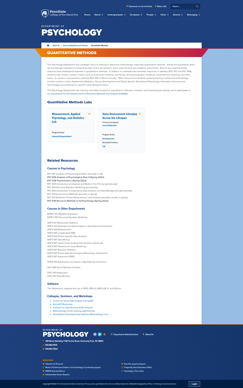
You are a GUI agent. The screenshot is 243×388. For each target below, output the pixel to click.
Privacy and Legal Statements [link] (96, 384)
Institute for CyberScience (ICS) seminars (73, 307)
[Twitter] (100, 334)
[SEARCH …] (184, 6)
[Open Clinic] (168, 14)
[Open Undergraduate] (125, 14)
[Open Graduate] (141, 14)
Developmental (108, 138)
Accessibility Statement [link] (119, 384)
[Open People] (155, 14)
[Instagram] (105, 334)
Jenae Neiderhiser (109, 125)
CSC (104, 146)
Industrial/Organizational (61, 136)
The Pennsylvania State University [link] (70, 384)
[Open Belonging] (199, 14)
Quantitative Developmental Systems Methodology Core (80, 314)
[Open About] (102, 14)
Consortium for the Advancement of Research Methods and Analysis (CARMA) (89, 93)
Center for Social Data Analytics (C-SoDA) (73, 300)
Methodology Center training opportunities (74, 311)
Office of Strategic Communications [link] (161, 384)
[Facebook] (95, 334)
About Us (56, 45)
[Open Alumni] (182, 14)
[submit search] (197, 6)
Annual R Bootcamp (62, 304)
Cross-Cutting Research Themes (75, 45)
